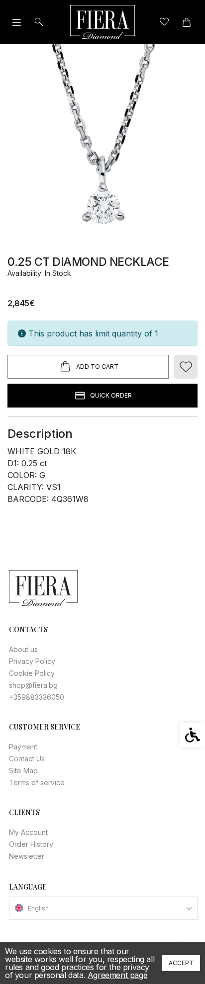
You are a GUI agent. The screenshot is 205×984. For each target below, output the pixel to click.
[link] (102, 22)
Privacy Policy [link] (32, 661)
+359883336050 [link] (36, 697)
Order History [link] (31, 844)
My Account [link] (28, 832)
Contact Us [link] (27, 758)
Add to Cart (97, 366)
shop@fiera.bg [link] (33, 685)
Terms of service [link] (37, 782)
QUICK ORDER (111, 395)
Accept (181, 963)
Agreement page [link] (117, 975)
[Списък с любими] (164, 22)
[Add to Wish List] (186, 367)
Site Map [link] (23, 770)
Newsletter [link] (26, 856)
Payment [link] (23, 746)
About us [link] (23, 649)
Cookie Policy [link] (32, 673)
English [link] (38, 908)
